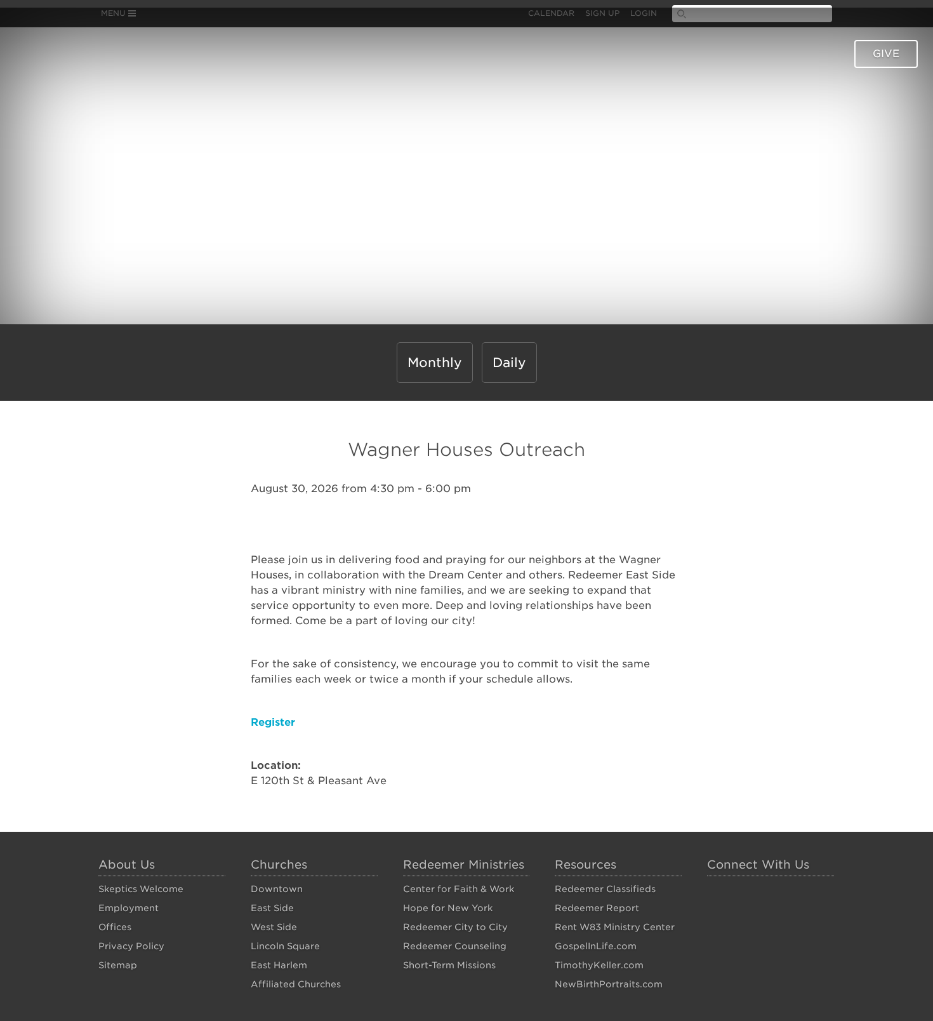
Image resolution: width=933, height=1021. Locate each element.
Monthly (434, 362)
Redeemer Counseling (454, 946)
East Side (272, 908)
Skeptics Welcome (140, 889)
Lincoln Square (285, 946)
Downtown (277, 889)
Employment (128, 908)
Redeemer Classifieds (605, 889)
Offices (114, 927)
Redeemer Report (597, 908)
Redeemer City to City (455, 927)
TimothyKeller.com (599, 965)
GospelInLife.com (596, 946)
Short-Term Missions (449, 965)
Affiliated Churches (296, 984)
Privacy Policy (131, 946)
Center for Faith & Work (458, 889)
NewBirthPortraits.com (609, 984)
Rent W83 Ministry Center (615, 927)
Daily (509, 362)
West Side (274, 927)
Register (273, 722)
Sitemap (117, 965)
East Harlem (279, 965)
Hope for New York (448, 908)
